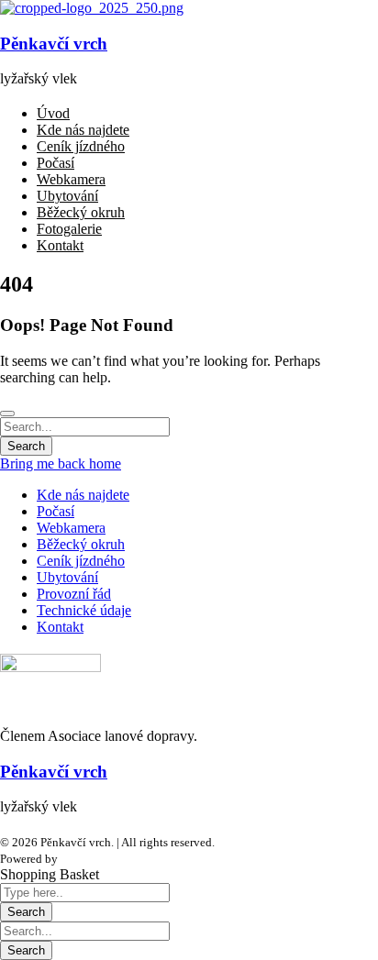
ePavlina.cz (89, 859)
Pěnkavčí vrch (53, 43)
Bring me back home (60, 463)
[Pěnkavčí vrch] (91, 8)
